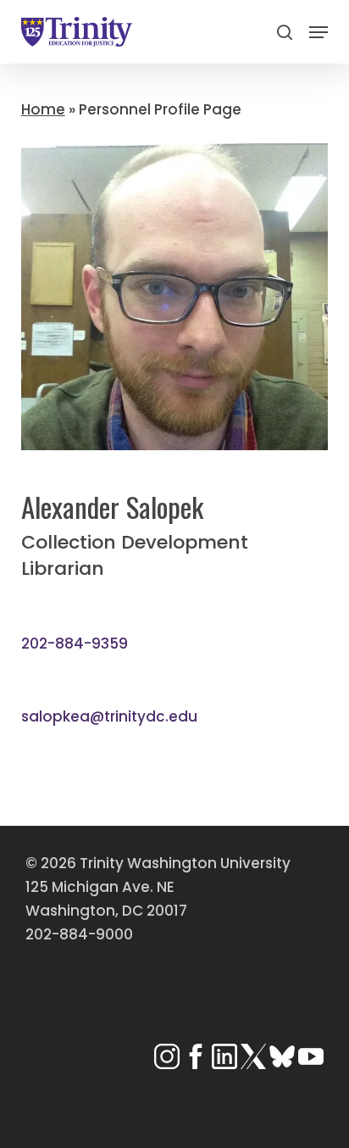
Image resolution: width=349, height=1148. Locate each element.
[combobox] (175, 68)
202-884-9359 (74, 643)
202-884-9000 (79, 934)
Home (43, 109)
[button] (318, 32)
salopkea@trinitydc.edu (109, 716)
